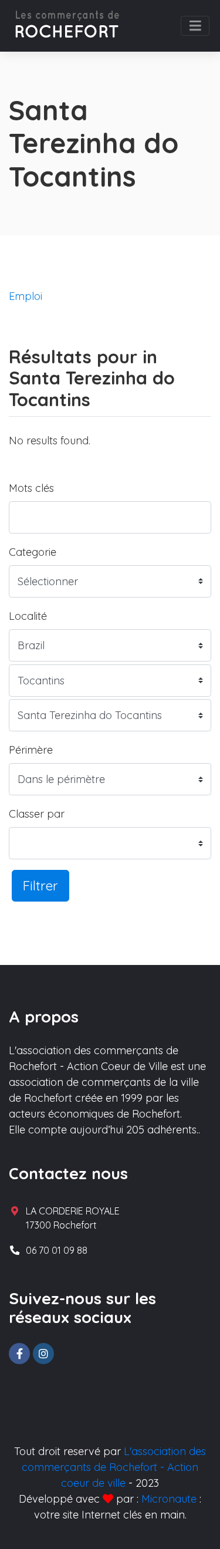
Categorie (32, 552)
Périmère (31, 750)
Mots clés (31, 488)
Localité (28, 616)
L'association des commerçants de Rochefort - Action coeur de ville (114, 1467)
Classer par (37, 814)
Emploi (25, 296)
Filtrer (40, 885)
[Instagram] (43, 1353)
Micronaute (169, 1499)
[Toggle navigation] (195, 26)
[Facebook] (19, 1353)
